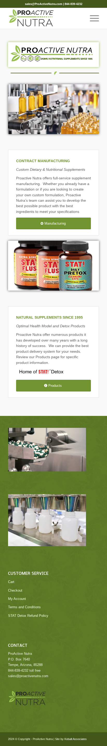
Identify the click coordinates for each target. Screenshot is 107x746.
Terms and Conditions (24, 607)
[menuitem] (92, 18)
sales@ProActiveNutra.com (43, 3)
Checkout (15, 590)
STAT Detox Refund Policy (28, 616)
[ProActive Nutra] (44, 18)
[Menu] (92, 18)
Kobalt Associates (75, 739)
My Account (17, 599)
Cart (11, 582)
